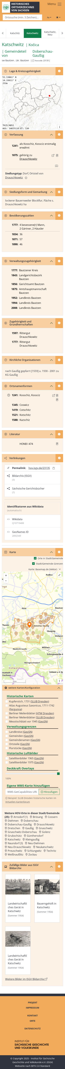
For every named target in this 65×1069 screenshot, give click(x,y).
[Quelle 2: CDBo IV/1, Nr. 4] (57, 400)
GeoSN (43, 721)
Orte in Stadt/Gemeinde (50, 558)
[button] (57, 155)
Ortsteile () (19, 744)
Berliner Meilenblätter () (31, 713)
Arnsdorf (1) (21, 817)
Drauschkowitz (28, 159)
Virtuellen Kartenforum (17, 801)
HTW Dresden (45, 713)
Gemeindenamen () (24, 740)
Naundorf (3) (15, 843)
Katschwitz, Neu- (50, 33)
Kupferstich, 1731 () (29, 701)
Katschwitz (14, 839)
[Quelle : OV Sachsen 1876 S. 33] (57, 155)
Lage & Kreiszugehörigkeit (25, 71)
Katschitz (15, 33)
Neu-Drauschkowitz (19, 847)
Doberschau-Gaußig (42, 53)
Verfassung (16, 134)
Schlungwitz (34, 850)
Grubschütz (15, 835)
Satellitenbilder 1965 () (26, 758)
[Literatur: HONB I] (57, 444)
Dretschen (14, 828)
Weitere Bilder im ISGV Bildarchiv (25, 979)
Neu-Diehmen (36, 843)
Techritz (51, 850)
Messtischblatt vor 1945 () (28, 721)
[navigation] (32, 33)
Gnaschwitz (46, 828)
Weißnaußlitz (15, 854)
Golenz (46, 832)
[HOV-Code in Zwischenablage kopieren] (33, 61)
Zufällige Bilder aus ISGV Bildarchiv (23, 866)
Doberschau (31, 820)
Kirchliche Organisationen (24, 360)
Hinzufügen (50, 792)
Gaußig (29, 828)
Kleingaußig (32, 839)
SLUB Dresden (39, 701)
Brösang (38, 817)
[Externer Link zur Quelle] (53, 155)
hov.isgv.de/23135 (39, 468)
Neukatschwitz (44, 847)
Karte (12, 552)
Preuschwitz (15, 850)
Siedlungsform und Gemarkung (28, 192)
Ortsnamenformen (20, 386)
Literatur (14, 434)
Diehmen (13, 820)
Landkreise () (20, 732)
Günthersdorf (35, 835)
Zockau (32, 854)
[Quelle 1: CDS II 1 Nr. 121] (57, 395)
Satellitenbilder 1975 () (26, 762)
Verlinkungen (17, 458)
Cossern (53, 817)
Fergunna (15, 709)
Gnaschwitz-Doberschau (22, 832)
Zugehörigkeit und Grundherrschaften (21, 323)
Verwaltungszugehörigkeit (25, 261)
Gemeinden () (21, 736)
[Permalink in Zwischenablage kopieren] (53, 468)
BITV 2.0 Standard (40, 1065)
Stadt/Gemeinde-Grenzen (49, 563)
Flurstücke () (20, 748)
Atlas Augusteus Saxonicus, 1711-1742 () (31, 707)
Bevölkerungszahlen (21, 215)
